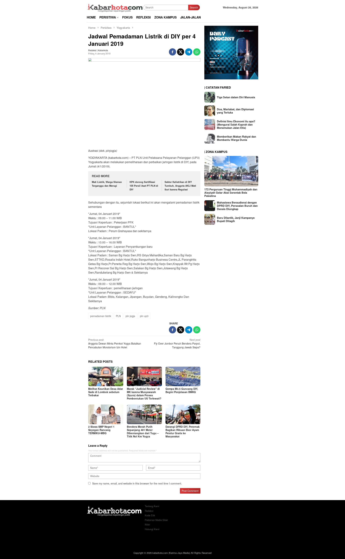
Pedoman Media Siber (156, 520)
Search (194, 7)
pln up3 (144, 316)
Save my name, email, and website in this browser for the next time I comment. (137, 483)
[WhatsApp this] (196, 52)
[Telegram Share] (188, 52)
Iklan (147, 524)
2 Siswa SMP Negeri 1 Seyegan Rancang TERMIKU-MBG (101, 430)
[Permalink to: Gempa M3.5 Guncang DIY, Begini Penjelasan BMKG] (183, 376)
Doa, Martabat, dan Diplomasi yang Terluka (235, 111)
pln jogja (130, 316)
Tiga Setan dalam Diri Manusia (236, 97)
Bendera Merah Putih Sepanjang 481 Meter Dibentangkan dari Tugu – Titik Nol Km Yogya (143, 431)
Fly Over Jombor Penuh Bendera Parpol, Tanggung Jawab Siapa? (177, 343)
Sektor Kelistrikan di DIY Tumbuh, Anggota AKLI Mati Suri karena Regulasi (180, 185)
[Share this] (172, 52)
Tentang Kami (152, 506)
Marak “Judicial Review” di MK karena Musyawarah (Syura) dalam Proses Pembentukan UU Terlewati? (144, 393)
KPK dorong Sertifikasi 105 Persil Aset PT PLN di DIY (144, 185)
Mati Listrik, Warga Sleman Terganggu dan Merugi (107, 183)
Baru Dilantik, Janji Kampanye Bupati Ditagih (236, 219)
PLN (118, 316)
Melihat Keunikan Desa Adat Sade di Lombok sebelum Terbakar (105, 392)
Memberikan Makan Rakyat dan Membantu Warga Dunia (236, 138)
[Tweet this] (180, 52)
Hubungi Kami (152, 529)
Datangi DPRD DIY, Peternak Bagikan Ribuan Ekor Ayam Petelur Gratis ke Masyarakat (182, 431)
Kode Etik (150, 515)
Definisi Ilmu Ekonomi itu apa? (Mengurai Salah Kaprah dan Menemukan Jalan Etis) (236, 124)
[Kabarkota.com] (115, 7)
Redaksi (149, 510)
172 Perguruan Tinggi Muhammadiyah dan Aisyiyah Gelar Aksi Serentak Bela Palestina (230, 192)
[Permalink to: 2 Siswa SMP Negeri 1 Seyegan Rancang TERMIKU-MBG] (105, 414)
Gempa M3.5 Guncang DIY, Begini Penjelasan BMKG (181, 390)
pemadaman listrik (100, 316)
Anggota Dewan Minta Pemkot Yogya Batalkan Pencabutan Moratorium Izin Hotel (114, 343)
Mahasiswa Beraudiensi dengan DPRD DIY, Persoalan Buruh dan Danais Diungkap (237, 206)
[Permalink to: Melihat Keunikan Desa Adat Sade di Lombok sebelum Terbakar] (105, 376)
